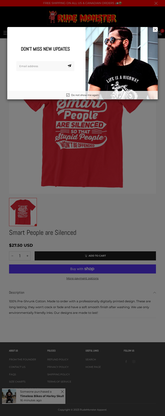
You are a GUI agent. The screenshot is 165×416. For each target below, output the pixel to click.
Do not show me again (85, 95)
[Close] (155, 29)
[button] (69, 66)
